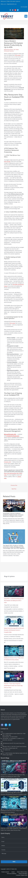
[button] (25, 16)
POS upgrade (7, 161)
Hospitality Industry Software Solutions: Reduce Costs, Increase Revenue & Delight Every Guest (13, 515)
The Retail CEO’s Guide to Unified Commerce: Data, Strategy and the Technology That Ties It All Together (14, 547)
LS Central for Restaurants (12, 436)
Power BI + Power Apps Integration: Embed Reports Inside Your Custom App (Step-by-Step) (13, 685)
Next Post (14, 488)
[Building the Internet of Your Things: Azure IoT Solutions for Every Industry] (14, 650)
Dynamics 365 (7, 461)
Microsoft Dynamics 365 (10, 434)
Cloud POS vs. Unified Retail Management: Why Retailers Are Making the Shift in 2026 (14, 600)
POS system (18, 55)
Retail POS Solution (8, 49)
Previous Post (14, 485)
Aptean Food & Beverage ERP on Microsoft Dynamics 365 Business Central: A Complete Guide (14, 630)
